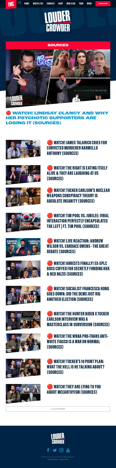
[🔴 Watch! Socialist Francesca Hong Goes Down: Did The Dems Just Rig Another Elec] (23, 295)
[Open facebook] (48, 450)
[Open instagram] (61, 450)
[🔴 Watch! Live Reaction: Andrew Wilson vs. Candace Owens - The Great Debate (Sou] (23, 248)
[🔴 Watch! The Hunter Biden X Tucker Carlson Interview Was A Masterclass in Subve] (23, 321)
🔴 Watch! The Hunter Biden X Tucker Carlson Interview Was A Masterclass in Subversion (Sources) (78, 318)
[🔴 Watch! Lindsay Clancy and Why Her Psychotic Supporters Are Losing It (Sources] (58, 78)
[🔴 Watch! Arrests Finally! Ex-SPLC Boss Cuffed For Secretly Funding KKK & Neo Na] (23, 270)
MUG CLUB (71, 3)
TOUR (81, 3)
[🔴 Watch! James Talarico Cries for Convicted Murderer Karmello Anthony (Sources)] (23, 149)
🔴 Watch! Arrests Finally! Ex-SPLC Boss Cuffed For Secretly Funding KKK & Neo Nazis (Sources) (78, 268)
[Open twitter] (54, 450)
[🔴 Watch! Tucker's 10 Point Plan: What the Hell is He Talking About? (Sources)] (23, 368)
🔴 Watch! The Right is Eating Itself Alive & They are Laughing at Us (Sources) (77, 173)
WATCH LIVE (38, 3)
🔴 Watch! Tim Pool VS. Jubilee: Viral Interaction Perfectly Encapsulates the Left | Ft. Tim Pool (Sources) (78, 220)
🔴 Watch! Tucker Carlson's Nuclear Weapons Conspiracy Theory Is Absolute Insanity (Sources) (78, 195)
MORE (89, 3)
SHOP (60, 3)
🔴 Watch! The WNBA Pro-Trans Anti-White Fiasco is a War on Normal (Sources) (77, 341)
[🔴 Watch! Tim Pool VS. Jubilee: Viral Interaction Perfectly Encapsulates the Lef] (23, 222)
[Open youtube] (67, 450)
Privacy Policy (52, 459)
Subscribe (102, 3)
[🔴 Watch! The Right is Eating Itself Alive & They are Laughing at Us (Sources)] (23, 175)
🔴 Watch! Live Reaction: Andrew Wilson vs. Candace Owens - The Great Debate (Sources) (78, 246)
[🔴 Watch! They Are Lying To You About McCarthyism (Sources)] (23, 394)
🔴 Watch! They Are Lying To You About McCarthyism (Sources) (74, 389)
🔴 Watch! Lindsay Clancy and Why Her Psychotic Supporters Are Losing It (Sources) (57, 118)
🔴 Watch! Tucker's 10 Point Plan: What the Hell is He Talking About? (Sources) (76, 366)
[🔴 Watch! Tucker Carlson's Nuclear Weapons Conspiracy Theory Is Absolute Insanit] (23, 197)
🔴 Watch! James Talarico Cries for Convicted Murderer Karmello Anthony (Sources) (77, 147)
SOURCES (51, 3)
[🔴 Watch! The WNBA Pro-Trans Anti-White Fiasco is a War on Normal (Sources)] (23, 343)
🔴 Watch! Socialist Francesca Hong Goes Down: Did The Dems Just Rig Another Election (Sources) (78, 293)
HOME (26, 3)
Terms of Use (64, 459)
